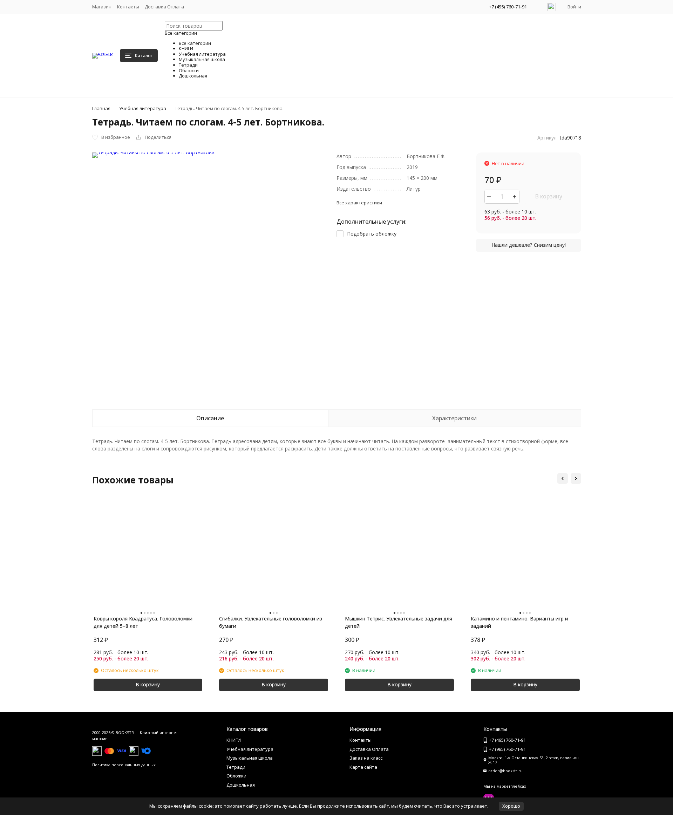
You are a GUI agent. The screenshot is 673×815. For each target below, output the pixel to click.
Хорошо (511, 806)
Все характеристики (359, 202)
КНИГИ (233, 740)
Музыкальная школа (249, 758)
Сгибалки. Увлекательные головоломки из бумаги (270, 622)
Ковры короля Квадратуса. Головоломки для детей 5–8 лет (143, 622)
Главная (101, 108)
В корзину (548, 196)
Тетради (235, 767)
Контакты (128, 7)
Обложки (236, 776)
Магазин (101, 7)
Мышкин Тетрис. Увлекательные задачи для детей (398, 622)
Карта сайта (363, 767)
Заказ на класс (365, 758)
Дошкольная (240, 785)
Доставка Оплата (164, 7)
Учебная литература (142, 108)
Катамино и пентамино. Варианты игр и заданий (519, 622)
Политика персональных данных (124, 764)
